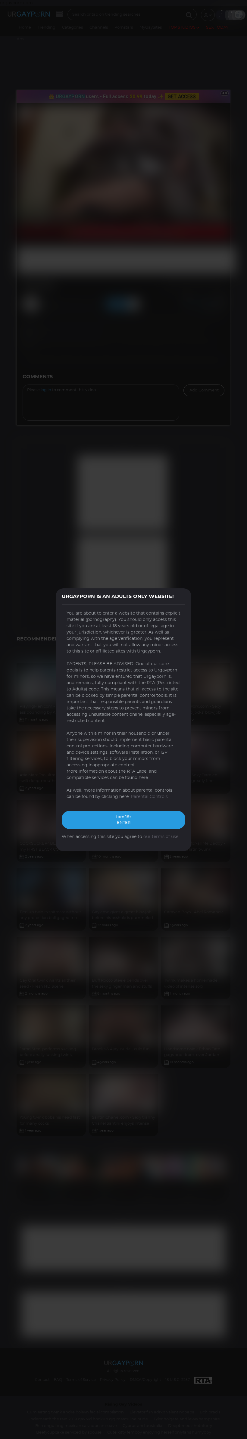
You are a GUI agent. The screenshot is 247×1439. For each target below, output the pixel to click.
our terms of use (160, 837)
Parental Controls (149, 797)
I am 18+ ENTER (123, 820)
